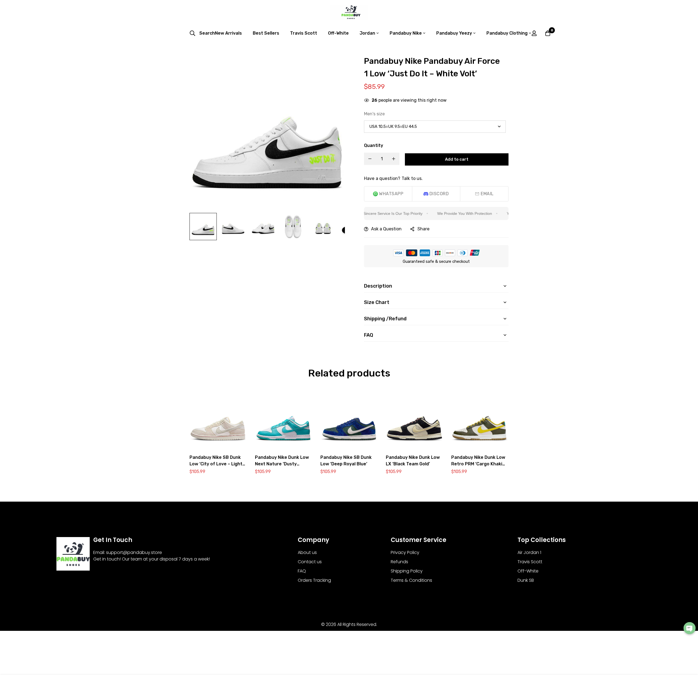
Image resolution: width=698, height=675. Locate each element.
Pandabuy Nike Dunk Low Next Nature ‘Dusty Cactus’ (282, 464)
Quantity (373, 145)
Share (423, 228)
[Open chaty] (690, 628)
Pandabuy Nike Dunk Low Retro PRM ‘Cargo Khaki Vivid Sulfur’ (478, 464)
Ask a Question (386, 228)
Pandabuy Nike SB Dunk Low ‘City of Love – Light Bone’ (215, 464)
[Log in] (534, 33)
